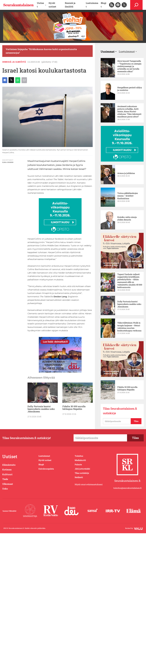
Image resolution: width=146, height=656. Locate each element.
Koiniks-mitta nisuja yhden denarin (127, 218)
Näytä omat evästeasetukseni (89, 484)
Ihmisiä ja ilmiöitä (14, 61)
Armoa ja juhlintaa (126, 173)
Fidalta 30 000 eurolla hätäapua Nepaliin (74, 407)
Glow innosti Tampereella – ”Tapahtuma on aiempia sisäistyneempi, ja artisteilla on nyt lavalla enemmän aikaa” (129, 66)
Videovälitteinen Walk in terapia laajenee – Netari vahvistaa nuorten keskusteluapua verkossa (129, 327)
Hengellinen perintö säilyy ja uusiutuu (129, 88)
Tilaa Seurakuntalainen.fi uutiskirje (120, 411)
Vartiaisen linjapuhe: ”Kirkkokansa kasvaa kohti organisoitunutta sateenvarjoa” (41, 51)
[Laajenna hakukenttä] (136, 5)
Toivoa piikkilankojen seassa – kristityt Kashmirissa (127, 196)
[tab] (108, 51)
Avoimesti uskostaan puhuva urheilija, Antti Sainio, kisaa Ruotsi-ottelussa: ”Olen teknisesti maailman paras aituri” (129, 111)
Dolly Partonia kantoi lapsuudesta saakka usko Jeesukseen (41, 409)
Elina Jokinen (7, 162)
